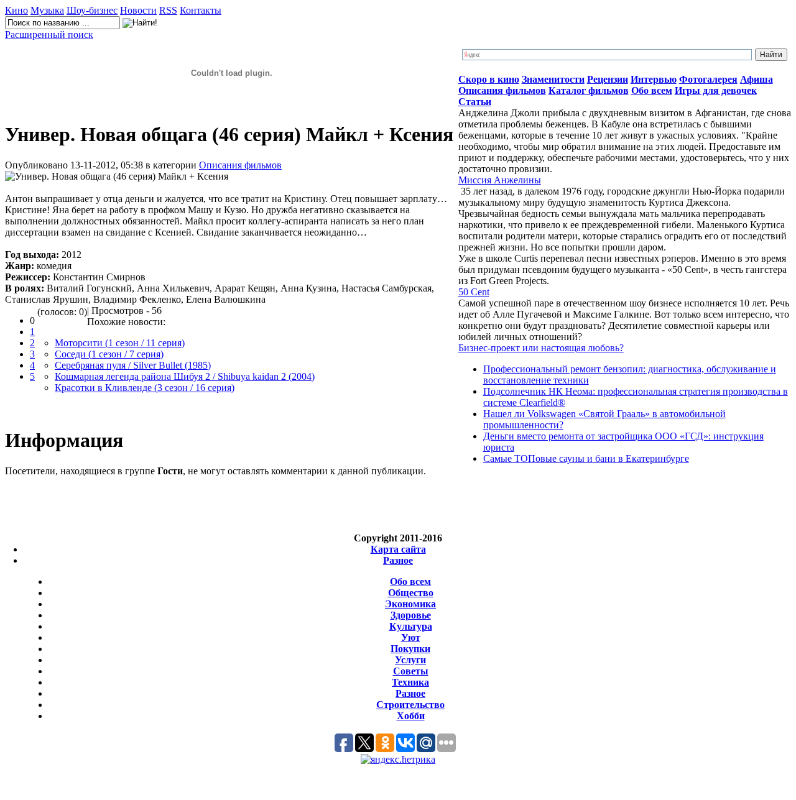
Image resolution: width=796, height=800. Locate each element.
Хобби (411, 715)
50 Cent (473, 292)
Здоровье (411, 615)
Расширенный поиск (49, 34)
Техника (410, 682)
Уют (410, 637)
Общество (410, 592)
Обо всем (410, 581)
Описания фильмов (240, 165)
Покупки (410, 648)
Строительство (410, 704)
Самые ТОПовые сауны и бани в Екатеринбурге (586, 458)
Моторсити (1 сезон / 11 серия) (120, 343)
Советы (410, 671)
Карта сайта (398, 549)
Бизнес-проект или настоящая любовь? (541, 348)
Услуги (410, 660)
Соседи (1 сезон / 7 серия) (109, 354)
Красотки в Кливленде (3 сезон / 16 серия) (144, 387)
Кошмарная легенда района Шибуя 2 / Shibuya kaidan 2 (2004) (185, 376)
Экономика (410, 604)
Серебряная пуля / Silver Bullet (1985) (133, 365)
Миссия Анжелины (499, 180)
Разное (398, 560)
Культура (410, 626)
